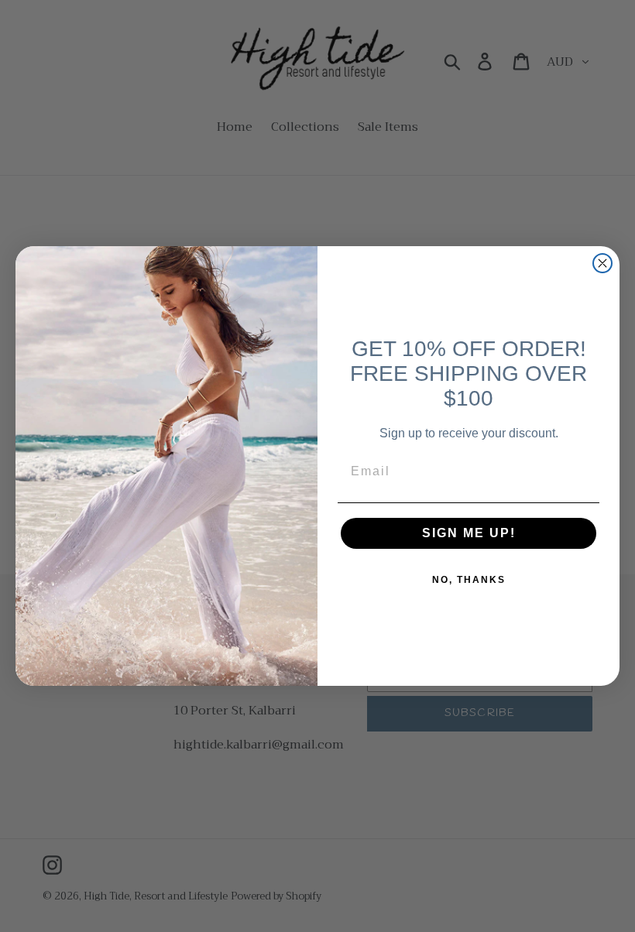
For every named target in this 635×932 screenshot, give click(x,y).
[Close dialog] (602, 263)
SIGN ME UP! (469, 533)
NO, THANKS (469, 579)
